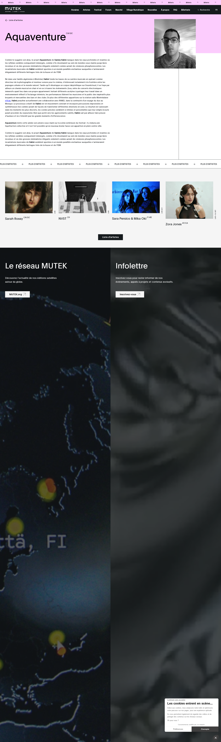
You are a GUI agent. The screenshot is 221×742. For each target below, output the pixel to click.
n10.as (8, 100)
